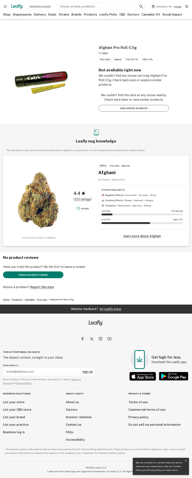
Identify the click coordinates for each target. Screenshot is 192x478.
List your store (14, 402)
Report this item (42, 287)
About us (72, 402)
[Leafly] (17, 6)
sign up (87, 371)
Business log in (14, 432)
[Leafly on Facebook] (82, 339)
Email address (11, 365)
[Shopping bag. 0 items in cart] (186, 6)
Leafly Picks (108, 14)
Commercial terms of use (146, 409)
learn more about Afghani (142, 236)
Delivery (40, 14)
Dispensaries (22, 14)
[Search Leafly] (141, 6)
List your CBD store (17, 409)
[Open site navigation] (5, 6)
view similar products (134, 108)
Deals (52, 14)
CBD (122, 14)
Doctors (133, 14)
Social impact (172, 14)
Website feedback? (96, 309)
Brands (76, 14)
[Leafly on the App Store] (142, 376)
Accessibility (75, 439)
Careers (72, 409)
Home (6, 299)
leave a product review (33, 274)
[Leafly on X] (91, 338)
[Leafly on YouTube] (109, 338)
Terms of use (138, 402)
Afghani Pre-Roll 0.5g (62, 299)
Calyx (105, 53)
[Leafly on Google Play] (173, 376)
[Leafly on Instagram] (100, 338)
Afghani (107, 172)
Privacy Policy (155, 470)
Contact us (74, 424)
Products (90, 14)
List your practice (16, 424)
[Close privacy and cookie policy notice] (186, 460)
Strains (64, 14)
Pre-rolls (42, 299)
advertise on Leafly (40, 6)
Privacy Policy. (24, 383)
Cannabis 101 (151, 14)
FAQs (69, 432)
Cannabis (30, 299)
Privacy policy (138, 417)
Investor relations (79, 417)
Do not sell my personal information (154, 424)
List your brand (14, 417)
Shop (6, 14)
